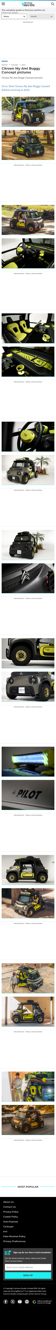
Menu (3, 3)
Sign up (28, 1275)
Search (52, 4)
